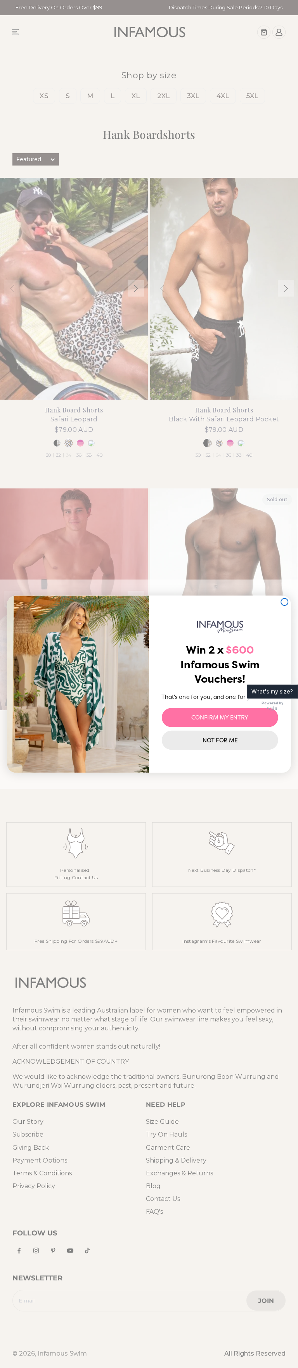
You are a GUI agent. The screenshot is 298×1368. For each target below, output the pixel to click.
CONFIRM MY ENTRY (219, 717)
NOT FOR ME (220, 740)
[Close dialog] (284, 601)
